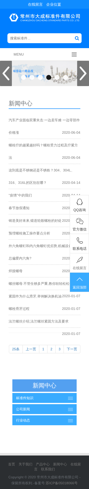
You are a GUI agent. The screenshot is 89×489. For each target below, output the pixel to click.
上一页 (31, 349)
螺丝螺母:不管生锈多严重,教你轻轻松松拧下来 (44, 284)
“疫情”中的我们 (20, 195)
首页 (11, 464)
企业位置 (53, 4)
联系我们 (48, 469)
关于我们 (25, 464)
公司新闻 (23, 409)
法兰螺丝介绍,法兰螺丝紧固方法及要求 (38, 321)
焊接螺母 (15, 271)
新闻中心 (60, 464)
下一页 (72, 349)
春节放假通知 (19, 208)
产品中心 (43, 464)
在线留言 (35, 4)
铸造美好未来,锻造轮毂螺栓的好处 (35, 221)
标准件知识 (24, 398)
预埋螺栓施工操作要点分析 (29, 233)
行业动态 (23, 420)
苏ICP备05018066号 (62, 483)
